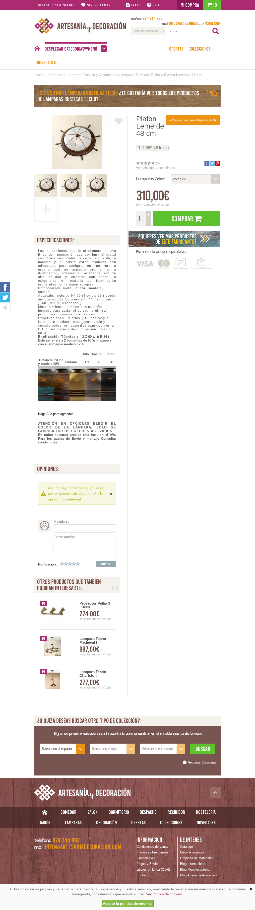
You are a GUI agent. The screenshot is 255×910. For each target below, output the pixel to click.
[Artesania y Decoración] (80, 26)
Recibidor (176, 812)
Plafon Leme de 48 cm (182, 75)
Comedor (68, 812)
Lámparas (55, 75)
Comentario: (64, 537)
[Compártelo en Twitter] (211, 163)
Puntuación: (47, 564)
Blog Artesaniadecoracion (198, 875)
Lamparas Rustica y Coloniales (90, 75)
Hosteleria (206, 812)
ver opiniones (145, 168)
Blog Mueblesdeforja (194, 869)
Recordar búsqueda (202, 762)
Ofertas (176, 49)
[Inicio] (37, 50)
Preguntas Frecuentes (152, 852)
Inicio (38, 75)
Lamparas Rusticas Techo (139, 75)
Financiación (145, 858)
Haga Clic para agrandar (55, 414)
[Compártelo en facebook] (206, 163)
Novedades (46, 63)
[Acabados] (174, 239)
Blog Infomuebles (192, 863)
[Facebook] (5, 287)
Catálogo (186, 846)
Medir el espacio (192, 852)
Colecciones (200, 49)
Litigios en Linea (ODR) (153, 869)
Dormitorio (119, 812)
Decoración (106, 823)
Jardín (45, 823)
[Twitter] (5, 297)
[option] (77, 646)
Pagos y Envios (147, 863)
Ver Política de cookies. (164, 894)
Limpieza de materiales (196, 858)
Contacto (142, 875)
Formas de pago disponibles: (161, 251)
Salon (92, 812)
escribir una (166, 168)
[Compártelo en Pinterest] (217, 163)
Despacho (148, 812)
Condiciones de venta (152, 846)
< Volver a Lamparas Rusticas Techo (193, 120)
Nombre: (61, 521)
